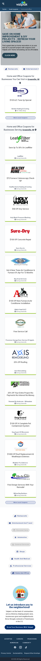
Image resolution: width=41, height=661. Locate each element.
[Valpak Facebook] (15, 647)
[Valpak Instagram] (20, 647)
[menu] (3, 3)
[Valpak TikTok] (26, 647)
